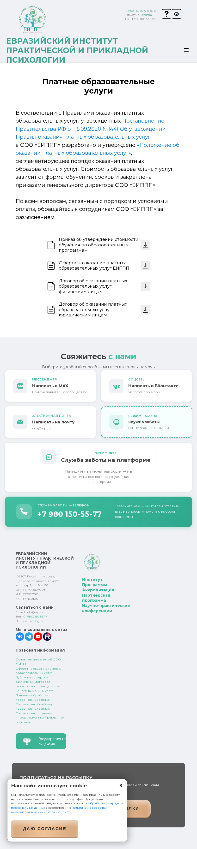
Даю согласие (44, 828)
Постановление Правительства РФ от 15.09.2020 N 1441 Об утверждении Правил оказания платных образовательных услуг (91, 129)
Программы (94, 584)
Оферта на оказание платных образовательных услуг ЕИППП (94, 265)
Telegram (146, 15)
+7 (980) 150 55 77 (135, 10)
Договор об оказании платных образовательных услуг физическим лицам (93, 286)
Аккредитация (98, 590)
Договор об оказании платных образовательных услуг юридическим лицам (93, 310)
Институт (92, 579)
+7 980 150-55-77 (69, 514)
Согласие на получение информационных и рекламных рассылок (40, 717)
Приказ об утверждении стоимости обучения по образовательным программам (98, 245)
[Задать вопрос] (167, 14)
